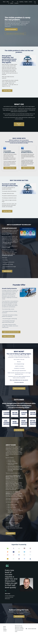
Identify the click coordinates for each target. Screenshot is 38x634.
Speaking (21, 1)
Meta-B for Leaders (19, 627)
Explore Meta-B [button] (7, 271)
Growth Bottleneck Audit (19, 630)
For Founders (16, 2)
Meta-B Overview (18, 625)
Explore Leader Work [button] (10, 167)
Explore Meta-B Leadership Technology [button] (15, 33)
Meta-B (8, 2)
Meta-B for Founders (19, 628)
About (4, 1)
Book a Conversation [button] (8, 336)
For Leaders (11, 2)
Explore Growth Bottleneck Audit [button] (11, 332)
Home (4, 626)
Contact (30, 1)
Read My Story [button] (10, 533)
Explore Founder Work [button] (28, 167)
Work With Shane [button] (19, 616)
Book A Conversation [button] (11, 29)
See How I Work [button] (7, 90)
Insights (26, 1)
